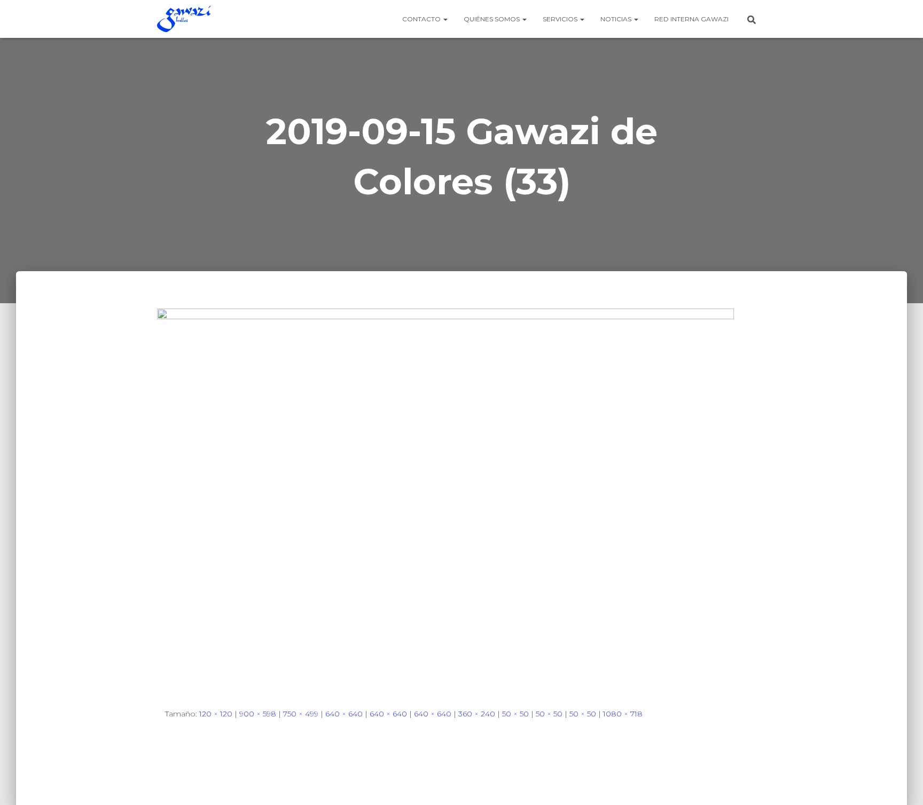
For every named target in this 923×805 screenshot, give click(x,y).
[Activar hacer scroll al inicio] (902, 783)
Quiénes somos (492, 19)
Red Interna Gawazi (691, 19)
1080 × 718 (623, 714)
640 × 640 (344, 714)
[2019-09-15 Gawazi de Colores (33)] (445, 499)
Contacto (422, 19)
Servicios (561, 19)
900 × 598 (257, 714)
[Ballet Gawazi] (184, 19)
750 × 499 (300, 714)
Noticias (616, 19)
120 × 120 (215, 714)
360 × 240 (476, 714)
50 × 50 (515, 714)
